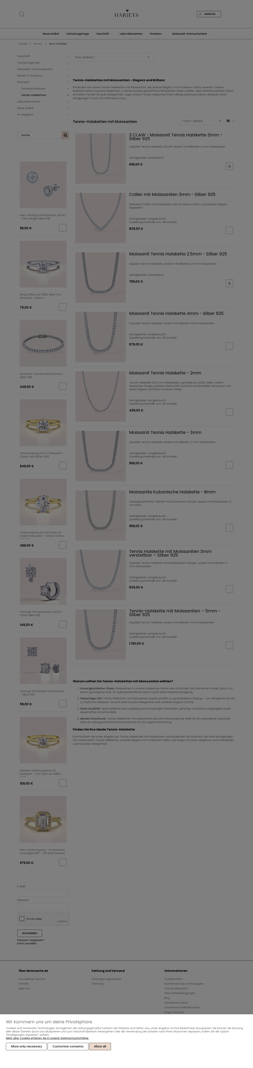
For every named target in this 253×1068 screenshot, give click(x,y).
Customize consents (68, 1046)
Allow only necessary (26, 1046)
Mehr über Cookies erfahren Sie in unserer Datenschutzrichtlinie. (47, 1038)
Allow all (100, 1046)
